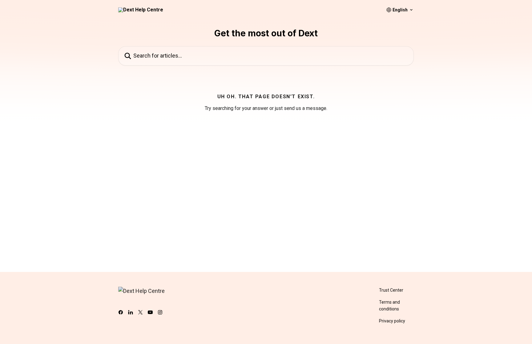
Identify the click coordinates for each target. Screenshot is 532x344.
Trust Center (391, 290)
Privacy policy (392, 320)
